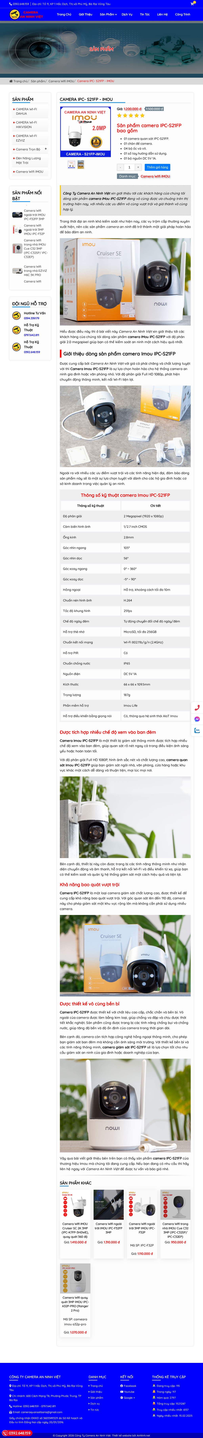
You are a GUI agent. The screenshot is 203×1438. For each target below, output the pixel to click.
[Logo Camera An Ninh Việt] (26, 14)
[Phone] (197, 707)
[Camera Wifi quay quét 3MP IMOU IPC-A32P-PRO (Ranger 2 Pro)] (75, 1278)
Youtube (128, 1391)
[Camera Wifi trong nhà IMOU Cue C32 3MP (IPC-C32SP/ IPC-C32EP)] (175, 1204)
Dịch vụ (127, 14)
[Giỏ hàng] (192, 4)
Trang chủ (64, 14)
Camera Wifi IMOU (61, 81)
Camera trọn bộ (28, 149)
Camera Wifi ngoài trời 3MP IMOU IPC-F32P (142, 1228)
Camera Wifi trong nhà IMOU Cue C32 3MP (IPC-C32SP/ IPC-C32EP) (36, 228)
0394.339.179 (31, 318)
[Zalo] (197, 730)
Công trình (182, 14)
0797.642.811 (31, 335)
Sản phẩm (107, 14)
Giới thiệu (85, 14)
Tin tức (145, 14)
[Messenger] (197, 719)
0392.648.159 (21, 4)
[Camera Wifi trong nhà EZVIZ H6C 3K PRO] (17, 250)
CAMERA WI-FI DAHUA (26, 111)
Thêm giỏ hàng (157, 167)
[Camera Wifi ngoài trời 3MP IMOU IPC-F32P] (142, 1204)
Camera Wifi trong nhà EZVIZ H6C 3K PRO (35, 251)
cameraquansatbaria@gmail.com (41, 1412)
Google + (129, 1397)
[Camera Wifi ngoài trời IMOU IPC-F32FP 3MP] (109, 1204)
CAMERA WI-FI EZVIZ (26, 138)
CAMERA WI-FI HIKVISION (26, 124)
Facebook (129, 1385)
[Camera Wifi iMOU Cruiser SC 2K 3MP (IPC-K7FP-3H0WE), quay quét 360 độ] (75, 1204)
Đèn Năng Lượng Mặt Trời (28, 160)
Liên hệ (162, 14)
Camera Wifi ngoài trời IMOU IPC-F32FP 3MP (108, 1228)
